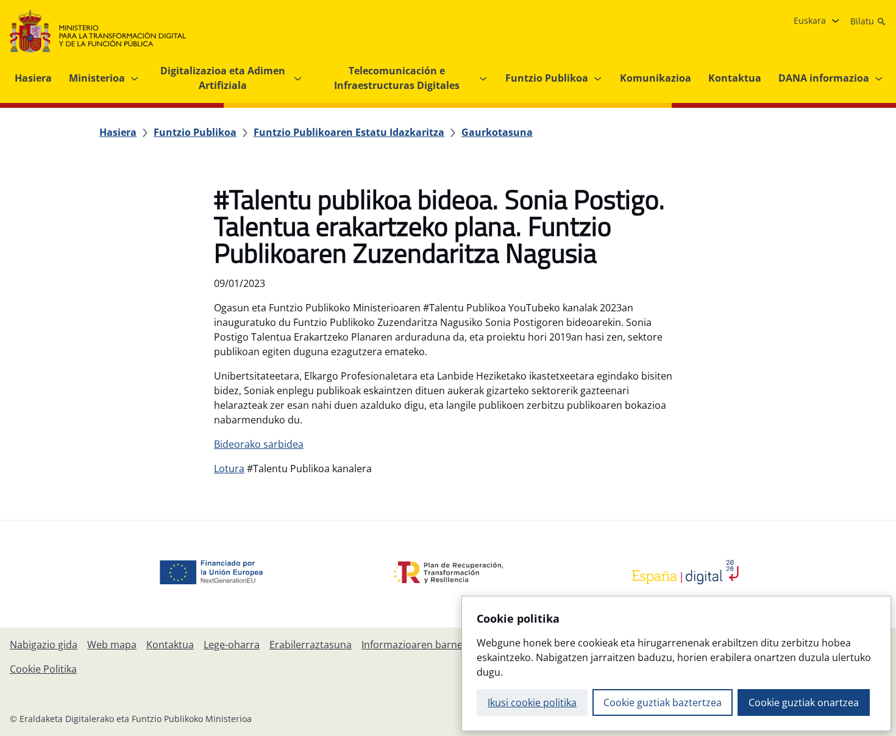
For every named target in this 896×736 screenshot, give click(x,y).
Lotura (229, 468)
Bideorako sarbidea (259, 444)
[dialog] (676, 663)
